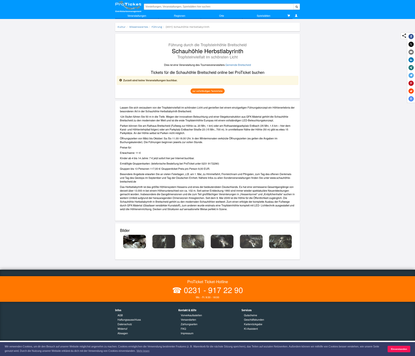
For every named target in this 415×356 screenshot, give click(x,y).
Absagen (123, 333)
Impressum (187, 333)
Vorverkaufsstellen (191, 315)
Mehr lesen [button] (143, 351)
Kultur (122, 26)
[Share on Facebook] (411, 36)
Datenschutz (125, 324)
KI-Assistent (251, 329)
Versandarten (188, 319)
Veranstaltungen (136, 16)
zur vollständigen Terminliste (208, 91)
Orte (221, 16)
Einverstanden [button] (399, 349)
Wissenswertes (138, 26)
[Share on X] (411, 44)
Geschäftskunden (254, 319)
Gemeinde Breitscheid (238, 65)
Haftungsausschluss (129, 319)
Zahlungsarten (189, 324)
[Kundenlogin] (296, 15)
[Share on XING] (411, 67)
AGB (120, 315)
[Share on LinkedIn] (411, 59)
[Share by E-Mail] (411, 52)
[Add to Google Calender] (411, 98)
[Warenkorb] (288, 15)
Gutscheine (250, 315)
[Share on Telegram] (411, 75)
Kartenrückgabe (253, 324)
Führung (157, 26)
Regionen (179, 16)
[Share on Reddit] (411, 91)
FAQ (183, 329)
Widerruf (122, 329)
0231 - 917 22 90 (212, 289)
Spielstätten (263, 16)
